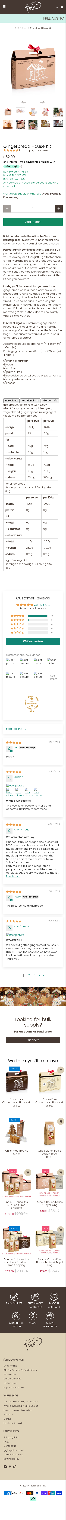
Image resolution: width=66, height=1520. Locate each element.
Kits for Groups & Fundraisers (20, 1370)
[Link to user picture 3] (19, 792)
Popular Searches (14, 1387)
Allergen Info (50, 400)
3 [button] (34, 975)
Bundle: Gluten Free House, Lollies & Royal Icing (49, 1262)
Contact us (10, 1446)
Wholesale (10, 1374)
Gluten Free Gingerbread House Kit (49, 1101)
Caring (7, 1418)
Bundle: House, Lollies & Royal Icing (49, 1203)
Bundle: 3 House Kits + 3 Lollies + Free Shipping (16, 1204)
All (25, 28)
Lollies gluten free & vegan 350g (49, 1152)
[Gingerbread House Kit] (32, 67)
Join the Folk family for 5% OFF (20, 1401)
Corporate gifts (12, 1378)
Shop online (10, 1365)
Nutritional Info (30, 400)
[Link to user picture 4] (28, 792)
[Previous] (23, 102)
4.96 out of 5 (42, 605)
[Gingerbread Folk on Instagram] (5, 1467)
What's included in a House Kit (21, 1406)
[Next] (42, 102)
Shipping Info (11, 1437)
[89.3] (32, 703)
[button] (10, 150)
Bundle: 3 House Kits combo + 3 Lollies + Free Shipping (16, 1262)
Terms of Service (13, 1454)
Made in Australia (13, 1423)
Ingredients (11, 400)
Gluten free (10, 1383)
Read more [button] (13, 876)
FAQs (6, 1441)
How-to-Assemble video (18, 1410)
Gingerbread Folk (36, 1485)
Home (18, 28)
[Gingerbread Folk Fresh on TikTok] (14, 1467)
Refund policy (11, 1458)
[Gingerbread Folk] (33, 7)
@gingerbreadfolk (14, 1450)
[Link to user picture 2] (10, 792)
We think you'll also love (33, 1061)
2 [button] (29, 975)
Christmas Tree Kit (16, 1150)
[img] (13, 742)
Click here (33, 1040)
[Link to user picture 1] (33, 786)
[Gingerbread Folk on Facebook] (10, 1467)
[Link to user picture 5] (38, 792)
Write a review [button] (33, 641)
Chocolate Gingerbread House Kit (16, 1101)
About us (9, 1414)
